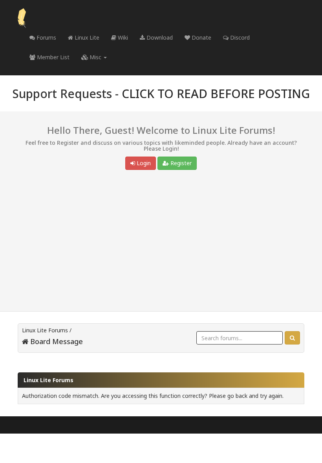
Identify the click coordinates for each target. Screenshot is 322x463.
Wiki (122, 37)
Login (143, 163)
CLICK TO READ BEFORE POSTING (216, 94)
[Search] (292, 338)
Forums (45, 37)
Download (159, 37)
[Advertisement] (161, 242)
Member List (52, 57)
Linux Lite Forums (45, 330)
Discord (239, 37)
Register (180, 163)
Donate (200, 37)
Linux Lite (86, 37)
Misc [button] (95, 57)
